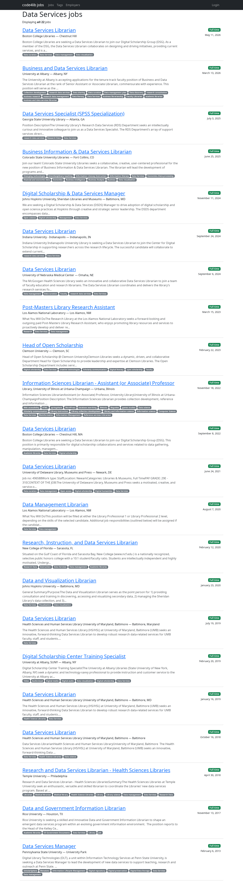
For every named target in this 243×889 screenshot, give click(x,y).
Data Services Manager (49, 846)
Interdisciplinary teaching (60, 176)
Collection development (35, 92)
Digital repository (97, 870)
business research (32, 96)
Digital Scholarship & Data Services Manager (73, 193)
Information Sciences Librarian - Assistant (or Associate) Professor (98, 383)
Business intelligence (75, 179)
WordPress (70, 407)
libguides (114, 407)
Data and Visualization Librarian (59, 580)
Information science (146, 411)
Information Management (68, 415)
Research (28, 331)
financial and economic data (37, 179)
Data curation (30, 54)
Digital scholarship (47, 217)
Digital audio (68, 681)
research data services (59, 92)
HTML (45, 407)
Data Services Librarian (49, 30)
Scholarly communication (95, 369)
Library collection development (86, 411)
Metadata (44, 870)
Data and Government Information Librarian (74, 808)
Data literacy (78, 96)
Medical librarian (43, 794)
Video (26, 681)
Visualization (45, 605)
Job (99, 832)
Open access (66, 491)
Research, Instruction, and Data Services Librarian (80, 542)
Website (103, 407)
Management (65, 217)
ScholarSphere (30, 870)
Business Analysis (96, 179)
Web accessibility (31, 407)
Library (99, 794)
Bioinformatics (46, 415)
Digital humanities (103, 491)
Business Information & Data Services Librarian (77, 151)
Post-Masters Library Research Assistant (68, 307)
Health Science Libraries (35, 718)
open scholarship (135, 369)
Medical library (61, 794)
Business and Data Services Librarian (64, 68)
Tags (60, 5)
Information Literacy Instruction (91, 176)
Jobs (51, 5)
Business (111, 179)
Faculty (63, 293)
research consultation (157, 92)
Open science (30, 217)
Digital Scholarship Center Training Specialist (74, 656)
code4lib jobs (33, 4)
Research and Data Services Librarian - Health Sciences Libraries (96, 770)
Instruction (45, 567)
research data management (56, 96)
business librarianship (113, 96)
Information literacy (119, 176)
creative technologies (70, 369)
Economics (58, 179)
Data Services (46, 54)
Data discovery (136, 92)
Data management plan (115, 92)
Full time (214, 29)
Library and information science (119, 411)
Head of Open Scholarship (52, 345)
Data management (64, 54)
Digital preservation (117, 870)
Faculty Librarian (134, 96)
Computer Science (167, 411)
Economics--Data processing (160, 176)
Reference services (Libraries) (97, 415)
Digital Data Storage (140, 870)
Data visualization (84, 54)
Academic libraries (32, 453)
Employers (73, 5)
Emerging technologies (34, 176)
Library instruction (59, 411)
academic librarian (154, 96)
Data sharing (79, 92)
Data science (144, 407)
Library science (113, 794)
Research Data (54, 138)
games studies (128, 407)
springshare (56, 407)
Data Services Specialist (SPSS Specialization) (73, 113)
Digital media (52, 681)
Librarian (28, 794)
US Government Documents (57, 832)
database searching (87, 407)
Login (215, 5)
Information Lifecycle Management (68, 870)
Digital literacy (116, 369)
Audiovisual (37, 681)
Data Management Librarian (55, 504)
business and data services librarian (40, 100)
